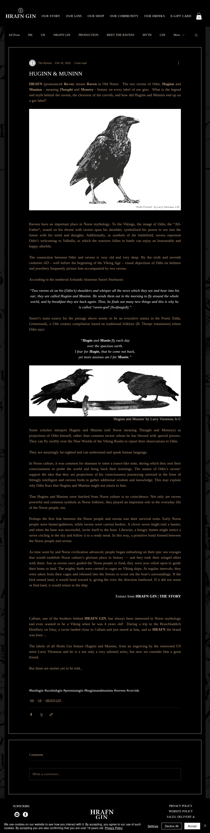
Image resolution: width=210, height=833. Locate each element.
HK (30, 35)
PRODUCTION (88, 35)
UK (43, 35)
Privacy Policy (114, 828)
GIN (162, 35)
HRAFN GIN (62, 35)
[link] (199, 16)
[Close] (205, 826)
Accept (192, 826)
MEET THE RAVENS (120, 35)
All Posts (14, 35)
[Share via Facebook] (31, 714)
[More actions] (178, 63)
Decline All (171, 826)
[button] (196, 35)
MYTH (147, 35)
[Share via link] (51, 714)
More (176, 35)
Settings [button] (153, 826)
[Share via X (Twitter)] (41, 714)
